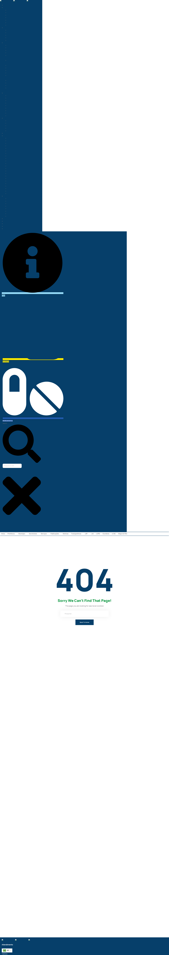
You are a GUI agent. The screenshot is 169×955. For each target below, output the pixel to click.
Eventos (39, 40)
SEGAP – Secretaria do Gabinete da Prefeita (29, 53)
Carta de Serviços (36, 95)
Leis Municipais (37, 126)
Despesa (39, 161)
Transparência (37, 136)
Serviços (39, 93)
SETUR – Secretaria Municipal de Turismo (29, 85)
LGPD (40, 221)
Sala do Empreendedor (35, 30)
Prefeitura (39, 7)
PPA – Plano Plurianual (35, 214)
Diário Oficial (38, 103)
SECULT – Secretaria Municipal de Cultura (29, 65)
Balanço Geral (38, 166)
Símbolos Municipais (36, 35)
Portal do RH (38, 100)
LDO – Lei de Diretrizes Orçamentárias (30, 211)
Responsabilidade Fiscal (35, 153)
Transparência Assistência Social (32, 193)
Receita (39, 181)
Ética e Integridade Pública (34, 141)
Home (79, 541)
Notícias (39, 133)
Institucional (38, 10)
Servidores (39, 176)
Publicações (38, 118)
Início (40, 5)
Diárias (40, 163)
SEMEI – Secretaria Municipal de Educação (29, 68)
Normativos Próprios (36, 23)
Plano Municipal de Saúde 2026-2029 (31, 186)
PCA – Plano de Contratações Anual (31, 201)
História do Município (35, 25)
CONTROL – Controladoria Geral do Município (28, 50)
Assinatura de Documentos (33, 106)
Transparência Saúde (35, 188)
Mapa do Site (38, 229)
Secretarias (38, 43)
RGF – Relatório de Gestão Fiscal (32, 203)
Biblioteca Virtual (37, 38)
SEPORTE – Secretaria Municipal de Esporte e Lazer (26, 70)
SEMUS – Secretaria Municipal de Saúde (30, 80)
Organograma (38, 18)
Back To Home (84, 622)
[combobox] (12, 466)
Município (39, 28)
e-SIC (40, 113)
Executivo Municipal (36, 12)
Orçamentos (38, 151)
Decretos (39, 123)
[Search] (5, 526)
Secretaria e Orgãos (36, 15)
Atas (40, 121)
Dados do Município (36, 33)
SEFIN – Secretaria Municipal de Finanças (30, 73)
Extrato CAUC (38, 168)
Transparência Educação (34, 191)
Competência (38, 20)
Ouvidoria (39, 116)
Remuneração (37, 143)
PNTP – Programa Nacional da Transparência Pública (26, 171)
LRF (41, 196)
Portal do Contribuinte (35, 98)
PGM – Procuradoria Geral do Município (30, 48)
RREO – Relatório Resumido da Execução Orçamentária (25, 206)
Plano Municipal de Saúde (34, 131)
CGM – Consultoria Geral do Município (30, 45)
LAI (41, 219)
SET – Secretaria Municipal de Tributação (29, 83)
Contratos (39, 148)
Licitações (39, 146)
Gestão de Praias (37, 111)
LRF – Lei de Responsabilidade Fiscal (31, 198)
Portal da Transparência (34, 138)
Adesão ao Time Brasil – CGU (33, 156)
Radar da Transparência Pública (32, 173)
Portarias (39, 128)
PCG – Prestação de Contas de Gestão (30, 216)
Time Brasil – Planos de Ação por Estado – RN (28, 178)
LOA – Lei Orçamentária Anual (33, 208)
